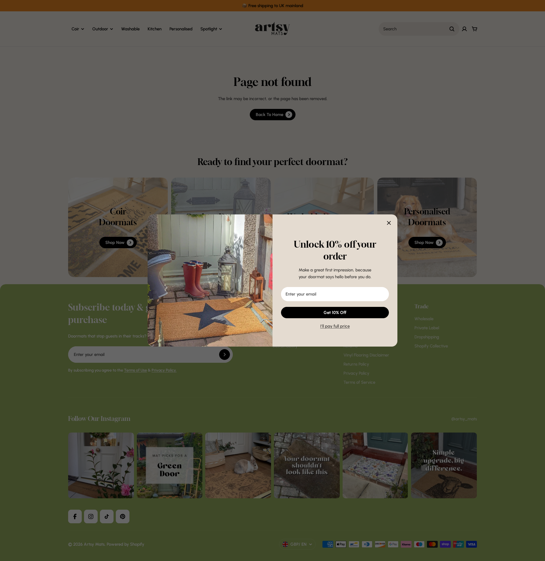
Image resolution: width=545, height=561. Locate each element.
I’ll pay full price (335, 326)
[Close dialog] (389, 223)
